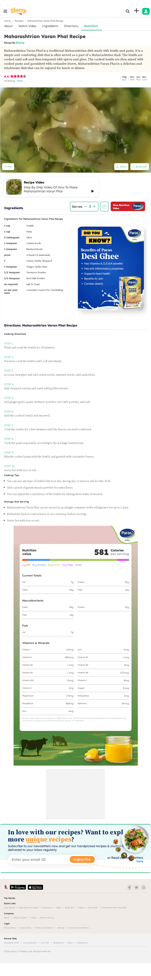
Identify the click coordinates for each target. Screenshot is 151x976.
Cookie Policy (25, 927)
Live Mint (45, 942)
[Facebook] (129, 887)
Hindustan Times (11, 942)
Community (47, 907)
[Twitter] (136, 887)
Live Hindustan (30, 942)
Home (7, 20)
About (6, 917)
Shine (70, 942)
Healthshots (82, 942)
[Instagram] (143, 887)
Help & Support (20, 917)
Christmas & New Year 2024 (114, 907)
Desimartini (58, 942)
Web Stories (9, 907)
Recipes (19, 20)
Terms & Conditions (44, 927)
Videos (81, 907)
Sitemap (60, 927)
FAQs (33, 917)
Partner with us (47, 917)
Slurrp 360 (69, 907)
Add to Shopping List (104, 206)
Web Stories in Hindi (28, 907)
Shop (58, 907)
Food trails (93, 907)
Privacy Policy (10, 927)
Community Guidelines (78, 927)
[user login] (146, 11)
